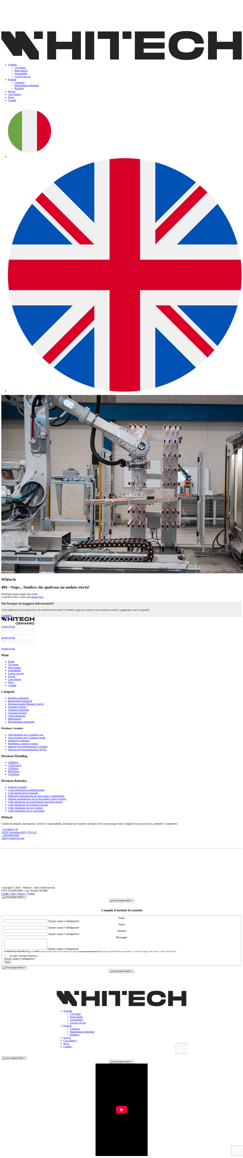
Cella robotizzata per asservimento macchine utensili (35, 802)
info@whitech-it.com (12, 838)
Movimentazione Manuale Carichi (25, 704)
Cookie (31, 893)
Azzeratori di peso (17, 713)
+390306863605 (10, 835)
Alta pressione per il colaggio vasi (25, 734)
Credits (5, 893)
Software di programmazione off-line (27, 749)
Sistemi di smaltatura (18, 740)
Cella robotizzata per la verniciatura (26, 810)
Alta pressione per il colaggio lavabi (26, 737)
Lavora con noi (16, 673)
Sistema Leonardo (17, 787)
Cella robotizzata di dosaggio (23, 793)
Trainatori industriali (18, 710)
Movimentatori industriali (21, 721)
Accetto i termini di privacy (23, 955)
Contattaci (7, 615)
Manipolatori (14, 718)
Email (122, 924)
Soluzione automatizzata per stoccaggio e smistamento (36, 796)
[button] (12, 64)
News (11, 682)
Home (11, 661)
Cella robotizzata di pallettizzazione (26, 790)
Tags (13, 893)
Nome (121, 918)
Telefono (121, 930)
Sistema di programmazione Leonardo (28, 746)
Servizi (11, 676)
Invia (7, 962)
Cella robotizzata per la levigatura (25, 807)
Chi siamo (13, 664)
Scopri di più (8, 626)
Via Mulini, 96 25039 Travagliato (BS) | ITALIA (19, 831)
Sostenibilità (14, 670)
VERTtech (13, 774)
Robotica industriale (18, 698)
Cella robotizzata (16, 715)
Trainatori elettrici (17, 707)
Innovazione (14, 667)
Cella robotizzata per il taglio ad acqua (28, 804)
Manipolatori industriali (20, 701)
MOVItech (13, 771)
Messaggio (121, 937)
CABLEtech (14, 765)
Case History (14, 679)
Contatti (12, 685)
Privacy (21, 893)
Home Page (37, 597)
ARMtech (13, 762)
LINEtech (13, 768)
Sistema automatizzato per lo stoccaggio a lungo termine (37, 799)
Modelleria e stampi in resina (23, 743)
